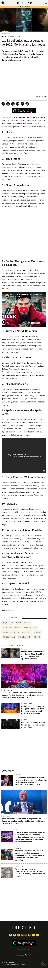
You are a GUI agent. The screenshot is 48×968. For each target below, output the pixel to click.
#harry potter (29, 627)
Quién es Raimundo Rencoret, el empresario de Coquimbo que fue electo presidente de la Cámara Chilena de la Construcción (23, 821)
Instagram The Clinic (18, 935)
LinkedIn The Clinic (29, 935)
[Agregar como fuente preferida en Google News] (24, 943)
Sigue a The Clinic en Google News (24, 110)
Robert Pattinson (18, 164)
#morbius (26, 632)
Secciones (46, 3)
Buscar (42, 3)
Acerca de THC (24, 950)
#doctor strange (11, 627)
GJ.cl (44, 964)
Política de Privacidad (24, 955)
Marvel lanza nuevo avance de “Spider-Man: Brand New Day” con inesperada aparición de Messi (33, 655)
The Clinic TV (25, 935)
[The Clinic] (4, 2)
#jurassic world (11, 632)
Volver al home (8, 610)
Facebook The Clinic (14, 935)
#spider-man (9, 637)
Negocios (6, 816)
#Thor (37, 637)
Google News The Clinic (37, 935)
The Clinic (43, 96)
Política (19, 775)
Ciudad (18, 848)
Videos (25, 649)
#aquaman (8, 623)
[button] (3, 104)
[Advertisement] (24, 233)
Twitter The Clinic (10, 935)
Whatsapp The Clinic (22, 935)
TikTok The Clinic (33, 935)
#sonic (37, 632)
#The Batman (24, 637)
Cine (3, 36)
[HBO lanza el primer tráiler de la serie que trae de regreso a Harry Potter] (10, 724)
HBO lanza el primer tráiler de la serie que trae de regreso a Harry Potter (34, 724)
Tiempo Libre (7, 690)
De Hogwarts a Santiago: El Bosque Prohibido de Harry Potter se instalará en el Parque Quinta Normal (32, 710)
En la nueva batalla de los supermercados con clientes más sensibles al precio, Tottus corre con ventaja (30, 872)
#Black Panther (23, 623)
